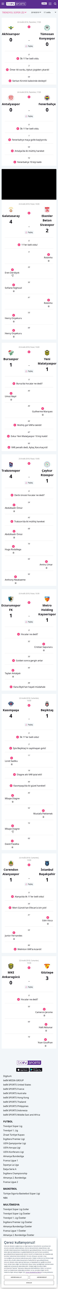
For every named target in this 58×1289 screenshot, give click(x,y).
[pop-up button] (48, 195)
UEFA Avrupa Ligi (11, 1147)
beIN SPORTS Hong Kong (16, 1097)
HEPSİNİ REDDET (42, 1277)
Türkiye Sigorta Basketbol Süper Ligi (21, 1193)
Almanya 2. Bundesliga (14, 1177)
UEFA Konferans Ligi (13, 1151)
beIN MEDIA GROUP (13, 1080)
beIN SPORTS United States (17, 1084)
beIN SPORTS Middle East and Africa (21, 1114)
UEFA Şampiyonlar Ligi (14, 1143)
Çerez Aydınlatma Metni (33, 1272)
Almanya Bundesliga (13, 1156)
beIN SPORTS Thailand (14, 1101)
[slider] (29, 191)
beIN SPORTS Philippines (15, 1106)
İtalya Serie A (9, 1169)
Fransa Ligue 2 (10, 1182)
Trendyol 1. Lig (10, 1130)
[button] (16, 4)
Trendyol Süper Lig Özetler (16, 1213)
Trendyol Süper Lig (12, 1126)
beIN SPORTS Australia (14, 1093)
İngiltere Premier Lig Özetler (17, 1222)
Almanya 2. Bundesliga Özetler (18, 1235)
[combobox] (14, 12)
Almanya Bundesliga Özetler (17, 1226)
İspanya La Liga (11, 1164)
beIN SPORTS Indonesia (15, 1110)
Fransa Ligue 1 (10, 1160)
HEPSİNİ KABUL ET (16, 1277)
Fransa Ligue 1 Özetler (14, 1230)
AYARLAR (29, 1282)
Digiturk (7, 1076)
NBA (5, 1197)
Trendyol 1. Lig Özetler (14, 1217)
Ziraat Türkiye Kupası (14, 1134)
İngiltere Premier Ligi (14, 1139)
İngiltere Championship (15, 1173)
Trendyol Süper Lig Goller (16, 1209)
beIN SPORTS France (13, 1088)
